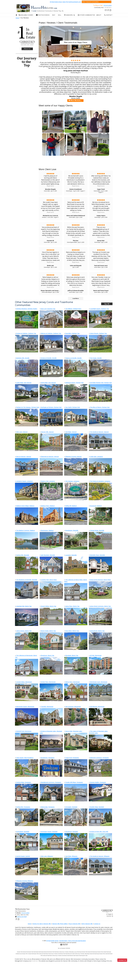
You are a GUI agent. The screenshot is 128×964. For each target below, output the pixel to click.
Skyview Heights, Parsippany (98, 782)
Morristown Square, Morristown (25, 706)
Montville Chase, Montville (97, 555)
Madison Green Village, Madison (25, 506)
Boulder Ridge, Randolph (97, 807)
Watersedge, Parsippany (47, 807)
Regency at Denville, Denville (73, 358)
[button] (53, 121)
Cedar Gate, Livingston (96, 456)
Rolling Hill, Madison (71, 506)
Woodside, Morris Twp (71, 655)
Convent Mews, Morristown (24, 682)
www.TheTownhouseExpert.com (72, 2)
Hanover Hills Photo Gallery (60, 924)
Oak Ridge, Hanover (71, 432)
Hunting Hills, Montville (22, 555)
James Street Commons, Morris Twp (100, 606)
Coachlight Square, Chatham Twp (99, 309)
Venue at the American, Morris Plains (100, 579)
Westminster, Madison (47, 530)
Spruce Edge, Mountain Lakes (73, 731)
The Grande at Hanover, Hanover (99, 432)
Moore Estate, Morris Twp (48, 631)
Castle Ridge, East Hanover (23, 382)
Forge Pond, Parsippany (72, 757)
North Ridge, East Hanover (48, 382)
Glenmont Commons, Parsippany (99, 757)
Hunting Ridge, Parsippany (23, 782)
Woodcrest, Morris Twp (47, 655)
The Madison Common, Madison (25, 530)
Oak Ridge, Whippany (71, 856)
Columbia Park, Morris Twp (24, 606)
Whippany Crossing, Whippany (24, 881)
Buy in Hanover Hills (74, 924)
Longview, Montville (71, 555)
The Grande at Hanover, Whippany (99, 856)
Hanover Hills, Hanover (47, 432)
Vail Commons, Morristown (73, 706)
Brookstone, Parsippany (47, 757)
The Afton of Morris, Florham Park (100, 407)
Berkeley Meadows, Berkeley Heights (26, 309)
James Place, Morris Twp (72, 606)
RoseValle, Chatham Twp (72, 333)
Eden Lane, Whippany (46, 856)
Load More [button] (75, 162)
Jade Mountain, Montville (47, 555)
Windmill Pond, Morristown (23, 731)
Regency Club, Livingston (47, 481)
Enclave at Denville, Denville (48, 358)
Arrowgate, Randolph (71, 807)
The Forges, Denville (96, 358)
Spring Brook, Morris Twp (97, 631)
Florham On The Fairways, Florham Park (27, 407)
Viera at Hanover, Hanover (23, 456)
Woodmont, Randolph (71, 831)
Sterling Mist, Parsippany (23, 807)
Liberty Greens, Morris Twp (24, 631)
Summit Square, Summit (23, 856)
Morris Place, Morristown (72, 682)
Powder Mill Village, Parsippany (74, 782)
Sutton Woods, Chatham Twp (98, 333)
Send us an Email (22, 916)
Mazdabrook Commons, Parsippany (50, 782)
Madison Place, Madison (47, 506)
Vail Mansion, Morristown (97, 706)
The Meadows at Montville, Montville (26, 579)
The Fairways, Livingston (72, 481)
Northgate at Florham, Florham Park (50, 407)
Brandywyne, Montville (71, 530)
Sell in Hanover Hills (87, 924)
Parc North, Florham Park (72, 407)
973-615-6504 (107, 5)
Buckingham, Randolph (22, 831)
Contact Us (97, 924)
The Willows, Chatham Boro (73, 309)
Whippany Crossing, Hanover (73, 456)
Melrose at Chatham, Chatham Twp (50, 333)
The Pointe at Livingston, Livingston (100, 481)
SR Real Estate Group (56, 2)
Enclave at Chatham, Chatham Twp (26, 333)
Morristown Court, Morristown (98, 682)
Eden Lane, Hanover (22, 432)
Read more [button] (50, 186)
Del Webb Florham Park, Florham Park (101, 382)
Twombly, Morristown (46, 706)
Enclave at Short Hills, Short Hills (99, 831)
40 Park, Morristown (96, 655)
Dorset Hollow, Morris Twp (48, 606)
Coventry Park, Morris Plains (48, 579)
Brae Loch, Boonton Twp (47, 309)
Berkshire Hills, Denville (22, 358)
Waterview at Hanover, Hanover (49, 456)
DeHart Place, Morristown (48, 682)
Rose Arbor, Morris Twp (72, 631)
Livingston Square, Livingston (24, 481)
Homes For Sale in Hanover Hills (42, 924)
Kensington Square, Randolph (48, 831)
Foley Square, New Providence (24, 757)
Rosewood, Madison (96, 506)
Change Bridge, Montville (97, 530)
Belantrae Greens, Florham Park (74, 382)
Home (17, 18)
